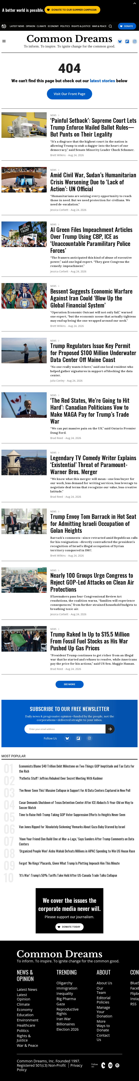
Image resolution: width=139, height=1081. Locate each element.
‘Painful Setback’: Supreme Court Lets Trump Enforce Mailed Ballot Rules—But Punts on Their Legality (93, 127)
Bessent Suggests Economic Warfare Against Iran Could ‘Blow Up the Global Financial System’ (91, 298)
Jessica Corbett (59, 210)
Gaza (60, 1003)
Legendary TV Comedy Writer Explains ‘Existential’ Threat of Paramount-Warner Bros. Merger (93, 464)
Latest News (27, 989)
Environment (27, 1020)
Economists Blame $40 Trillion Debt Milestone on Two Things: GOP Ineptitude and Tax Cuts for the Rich (76, 768)
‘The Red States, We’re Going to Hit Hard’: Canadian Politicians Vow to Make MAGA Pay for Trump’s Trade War (89, 410)
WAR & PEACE (99, 26)
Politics (23, 1030)
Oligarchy (64, 982)
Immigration (66, 988)
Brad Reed (56, 438)
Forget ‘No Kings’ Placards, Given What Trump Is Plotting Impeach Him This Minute (69, 863)
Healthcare (26, 1025)
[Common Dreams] (3, 26)
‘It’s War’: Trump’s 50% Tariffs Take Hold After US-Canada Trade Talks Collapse (68, 875)
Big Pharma (66, 998)
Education (25, 1014)
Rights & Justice (24, 1038)
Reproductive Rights (67, 1011)
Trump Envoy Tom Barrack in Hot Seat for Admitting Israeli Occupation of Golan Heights (93, 523)
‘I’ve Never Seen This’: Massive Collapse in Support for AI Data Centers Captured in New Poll (74, 790)
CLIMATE (41, 26)
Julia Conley (57, 380)
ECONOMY (53, 26)
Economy (24, 1009)
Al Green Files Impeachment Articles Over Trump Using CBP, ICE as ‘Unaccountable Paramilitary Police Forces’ (91, 239)
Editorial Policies (103, 1000)
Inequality (64, 993)
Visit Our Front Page (69, 94)
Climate (23, 1004)
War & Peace (27, 1045)
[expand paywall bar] (135, 3)
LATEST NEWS (17, 26)
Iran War (63, 1018)
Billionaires (65, 1024)
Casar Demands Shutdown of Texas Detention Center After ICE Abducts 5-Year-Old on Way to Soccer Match (76, 805)
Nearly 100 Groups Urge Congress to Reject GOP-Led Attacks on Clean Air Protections (92, 582)
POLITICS (65, 26)
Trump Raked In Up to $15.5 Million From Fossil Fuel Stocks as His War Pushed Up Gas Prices (90, 641)
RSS (133, 1003)
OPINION (30, 26)
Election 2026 (67, 1029)
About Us (104, 982)
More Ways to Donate (103, 1025)
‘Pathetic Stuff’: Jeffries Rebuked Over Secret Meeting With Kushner (61, 778)
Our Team (101, 990)
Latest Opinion (23, 996)
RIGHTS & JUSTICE (80, 26)
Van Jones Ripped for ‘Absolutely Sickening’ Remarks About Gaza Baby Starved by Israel (72, 826)
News (53, 115)
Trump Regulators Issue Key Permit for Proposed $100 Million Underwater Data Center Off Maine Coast (93, 352)
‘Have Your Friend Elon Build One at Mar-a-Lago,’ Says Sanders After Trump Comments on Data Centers (76, 841)
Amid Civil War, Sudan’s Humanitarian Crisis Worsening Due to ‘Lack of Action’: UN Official (93, 181)
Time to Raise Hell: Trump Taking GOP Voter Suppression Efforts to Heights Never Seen (72, 814)
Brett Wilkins (58, 155)
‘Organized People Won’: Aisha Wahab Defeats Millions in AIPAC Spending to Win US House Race (77, 851)
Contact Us (103, 1037)
